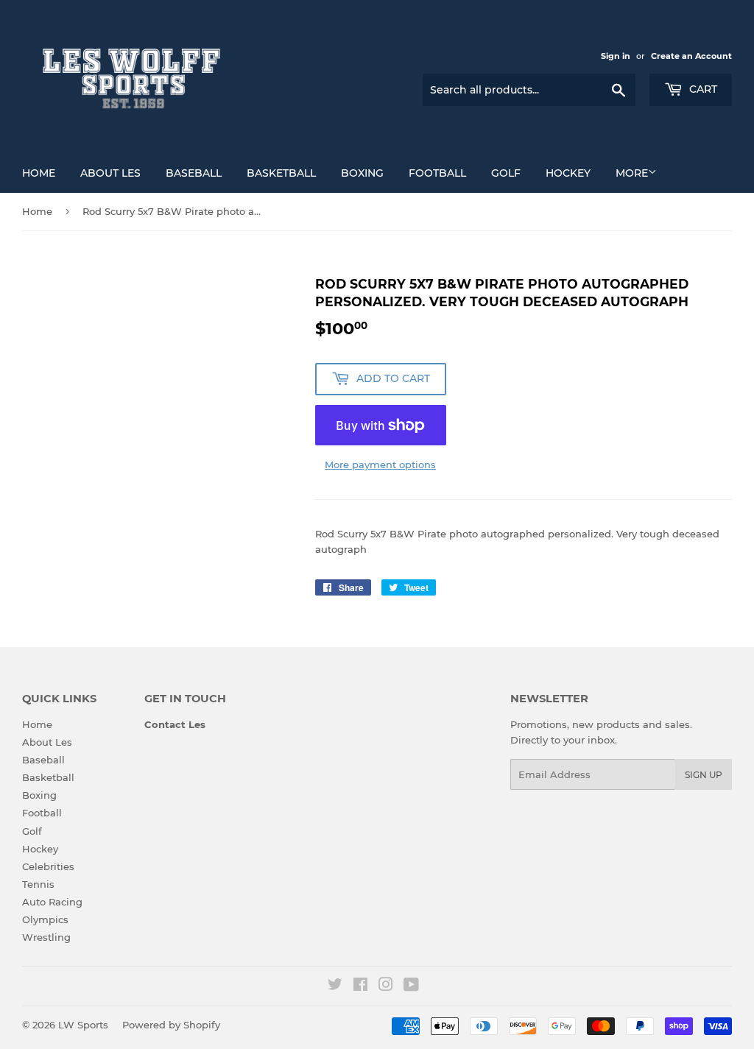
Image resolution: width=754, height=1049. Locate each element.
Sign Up (703, 774)
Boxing (362, 173)
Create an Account (691, 56)
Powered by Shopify (171, 1025)
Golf (506, 173)
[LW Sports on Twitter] (335, 986)
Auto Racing (52, 902)
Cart (701, 89)
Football (437, 173)
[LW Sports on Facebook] (360, 986)
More (632, 173)
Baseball (194, 173)
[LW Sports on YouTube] (411, 986)
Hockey (568, 173)
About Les (110, 173)
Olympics (45, 919)
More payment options (380, 464)
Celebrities (48, 866)
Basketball (281, 173)
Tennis (38, 884)
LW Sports (83, 1025)
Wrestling (46, 937)
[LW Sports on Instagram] (385, 986)
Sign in (615, 56)
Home (38, 173)
